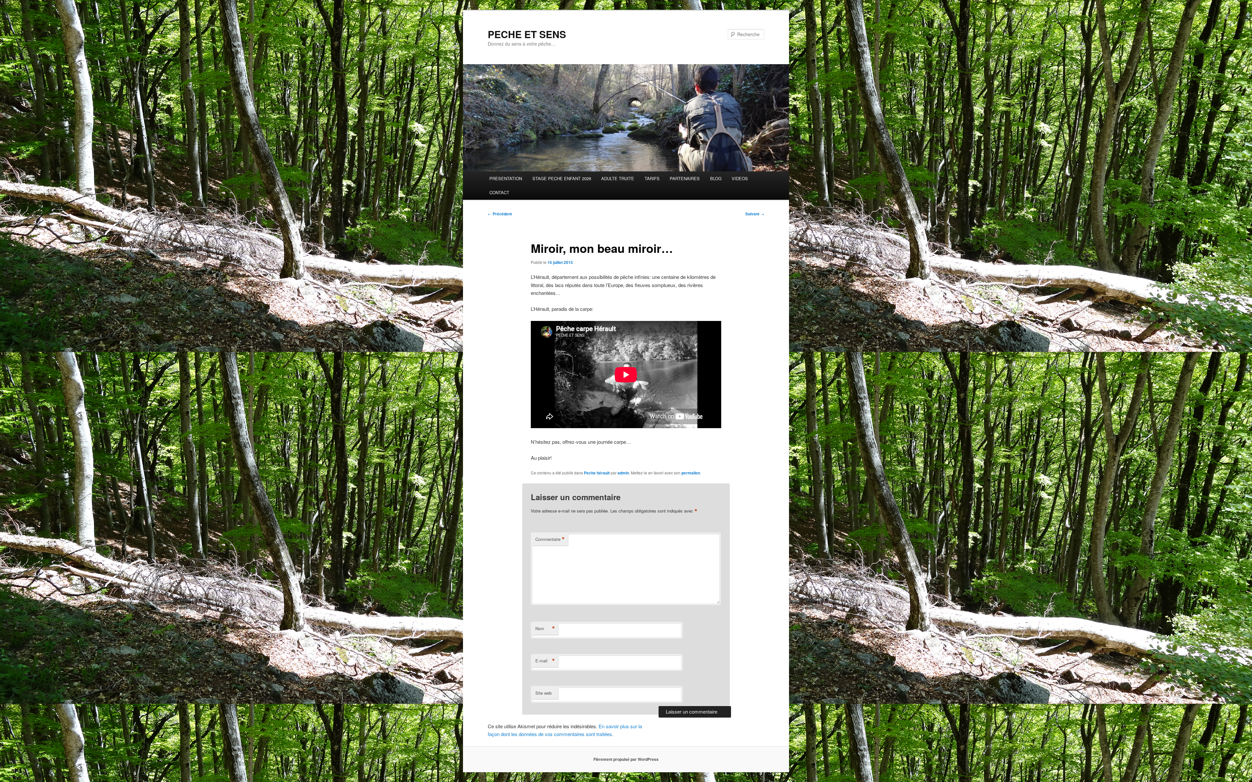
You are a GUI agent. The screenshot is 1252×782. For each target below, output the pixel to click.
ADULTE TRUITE (617, 178)
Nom (545, 628)
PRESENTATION (505, 178)
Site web (543, 693)
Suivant (754, 214)
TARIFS (652, 178)
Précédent (500, 214)
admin (623, 473)
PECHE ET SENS (527, 34)
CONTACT (499, 192)
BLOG (716, 178)
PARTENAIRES (685, 178)
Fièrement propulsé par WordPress (626, 759)
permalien (690, 473)
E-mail (545, 661)
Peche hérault (597, 473)
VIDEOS (740, 178)
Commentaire (550, 539)
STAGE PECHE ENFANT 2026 (561, 178)
